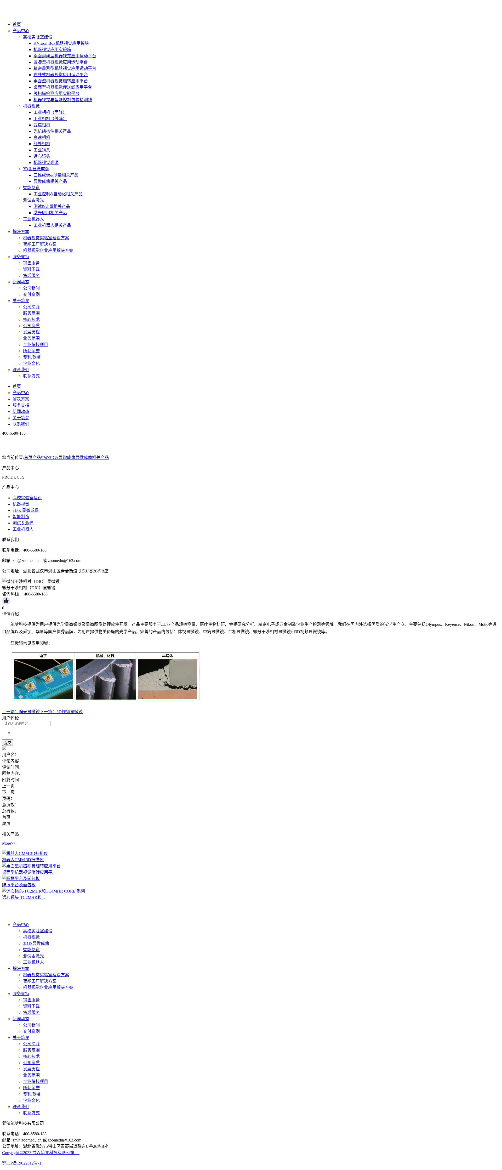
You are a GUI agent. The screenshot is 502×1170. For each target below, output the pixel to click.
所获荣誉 (31, 351)
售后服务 (31, 275)
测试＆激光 (33, 200)
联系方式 (31, 376)
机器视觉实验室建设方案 (46, 238)
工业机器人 (33, 219)
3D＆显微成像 (36, 169)
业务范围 (31, 338)
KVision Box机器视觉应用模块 (61, 43)
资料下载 (31, 269)
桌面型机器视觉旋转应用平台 (60, 81)
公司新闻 (31, 288)
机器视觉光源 (46, 162)
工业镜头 (41, 150)
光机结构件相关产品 (52, 131)
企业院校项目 (35, 344)
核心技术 (31, 319)
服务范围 (31, 313)
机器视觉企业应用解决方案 (48, 250)
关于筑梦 (21, 300)
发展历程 (31, 332)
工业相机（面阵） (50, 112)
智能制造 (31, 187)
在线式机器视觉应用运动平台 (60, 74)
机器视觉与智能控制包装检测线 (62, 100)
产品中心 (21, 31)
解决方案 (21, 231)
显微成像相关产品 (50, 181)
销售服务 (31, 263)
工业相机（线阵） (50, 118)
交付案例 (31, 294)
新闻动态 (21, 282)
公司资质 (31, 325)
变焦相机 (41, 125)
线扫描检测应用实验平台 (56, 93)
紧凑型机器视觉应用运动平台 (60, 62)
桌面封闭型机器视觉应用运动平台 (64, 56)
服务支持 (21, 256)
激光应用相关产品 (50, 213)
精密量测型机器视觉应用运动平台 (64, 68)
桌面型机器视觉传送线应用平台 (62, 87)
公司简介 (31, 307)
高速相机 (41, 137)
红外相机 (41, 143)
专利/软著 (32, 357)
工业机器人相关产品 (52, 225)
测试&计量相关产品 (51, 206)
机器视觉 (31, 106)
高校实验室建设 (37, 37)
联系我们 (21, 369)
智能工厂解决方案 (39, 244)
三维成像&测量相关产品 (55, 175)
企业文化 (31, 363)
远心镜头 (41, 156)
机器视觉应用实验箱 (52, 49)
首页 (17, 24)
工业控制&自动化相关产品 (58, 194)
